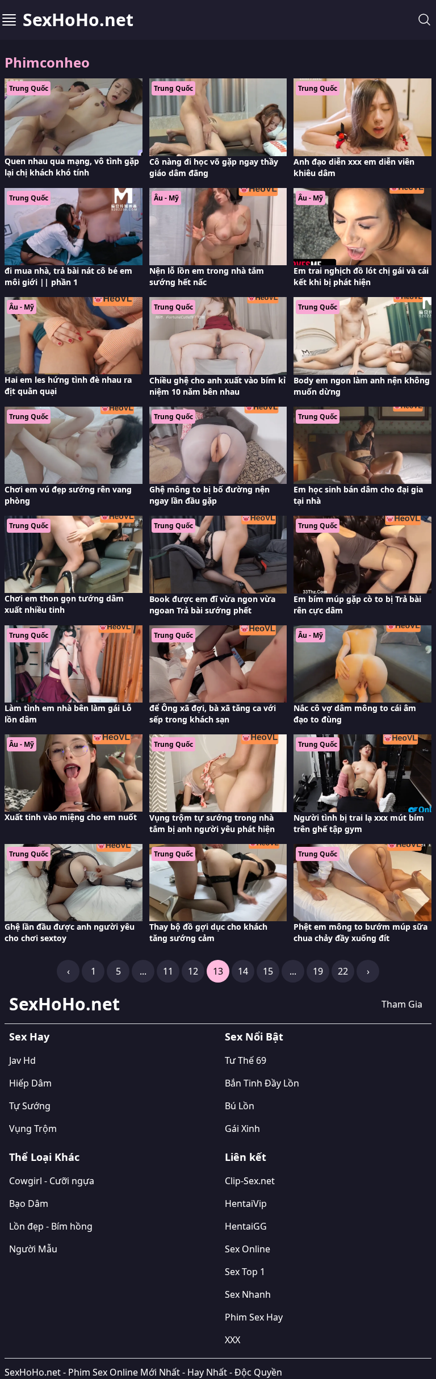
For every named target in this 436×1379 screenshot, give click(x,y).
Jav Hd (22, 1060)
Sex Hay (29, 1036)
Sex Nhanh (248, 1294)
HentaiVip (246, 1203)
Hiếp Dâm (30, 1083)
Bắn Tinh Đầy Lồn (262, 1083)
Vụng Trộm (33, 1128)
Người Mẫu (33, 1249)
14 (243, 971)
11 (168, 971)
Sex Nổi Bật (254, 1036)
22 (343, 971)
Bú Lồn (239, 1106)
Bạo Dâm (28, 1203)
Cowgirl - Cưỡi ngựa (51, 1181)
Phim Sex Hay (254, 1317)
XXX (232, 1340)
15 (268, 971)
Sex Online (247, 1249)
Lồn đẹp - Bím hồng (51, 1226)
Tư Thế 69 (245, 1060)
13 (218, 971)
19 (318, 971)
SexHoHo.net (78, 20)
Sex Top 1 (245, 1271)
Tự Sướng (30, 1106)
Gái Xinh (242, 1128)
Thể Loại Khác (44, 1157)
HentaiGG (246, 1226)
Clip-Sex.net (250, 1181)
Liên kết (245, 1157)
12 (193, 971)
